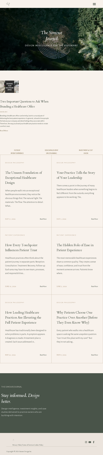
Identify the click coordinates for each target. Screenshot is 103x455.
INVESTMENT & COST (86, 150)
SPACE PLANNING (51, 153)
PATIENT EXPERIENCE (17, 153)
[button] (94, 4)
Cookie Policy (38, 445)
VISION (86, 153)
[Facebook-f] (93, 442)
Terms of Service (28, 445)
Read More (4, 131)
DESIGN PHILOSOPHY (51, 150)
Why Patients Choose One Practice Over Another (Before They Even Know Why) (77, 317)
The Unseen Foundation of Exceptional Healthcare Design (23, 177)
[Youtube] (90, 442)
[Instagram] (86, 442)
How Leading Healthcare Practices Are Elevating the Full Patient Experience (23, 317)
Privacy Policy (17, 445)
